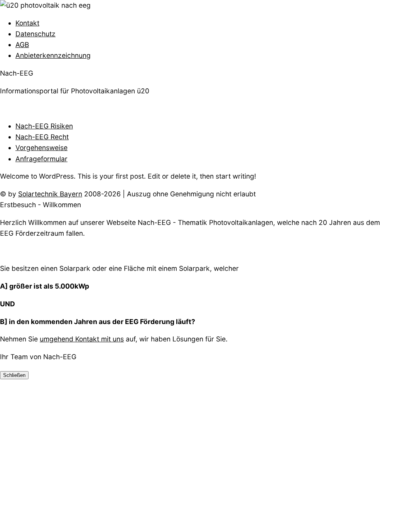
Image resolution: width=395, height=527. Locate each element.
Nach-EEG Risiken (44, 126)
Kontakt (27, 23)
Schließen (14, 375)
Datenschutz (35, 34)
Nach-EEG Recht (42, 137)
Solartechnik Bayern (50, 194)
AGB (22, 45)
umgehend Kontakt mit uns (82, 339)
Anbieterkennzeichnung (53, 55)
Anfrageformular (41, 159)
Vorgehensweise (41, 148)
